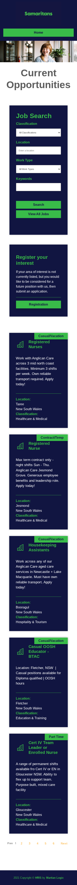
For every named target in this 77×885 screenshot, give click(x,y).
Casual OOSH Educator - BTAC (42, 651)
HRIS (38, 877)
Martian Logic (55, 877)
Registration (38, 304)
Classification (26, 123)
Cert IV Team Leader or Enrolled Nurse (43, 747)
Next (64, 843)
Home (38, 32)
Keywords (24, 179)
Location (23, 142)
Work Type (24, 160)
